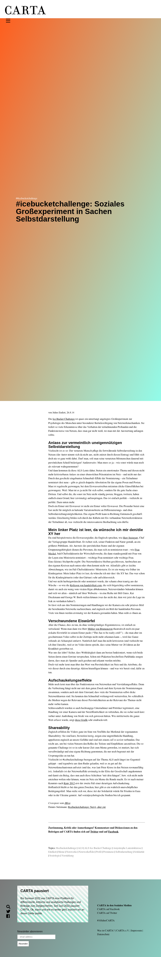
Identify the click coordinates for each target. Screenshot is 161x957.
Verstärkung (68, 855)
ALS (80, 848)
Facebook (113, 832)
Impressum (136, 930)
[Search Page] (10, 907)
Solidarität (139, 851)
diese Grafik (81, 720)
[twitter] (10, 911)
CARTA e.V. (122, 930)
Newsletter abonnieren (30, 931)
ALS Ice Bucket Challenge (98, 848)
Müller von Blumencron (100, 629)
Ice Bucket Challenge (64, 419)
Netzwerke (71, 851)
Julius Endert (59, 412)
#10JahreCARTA (106, 920)
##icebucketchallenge (26, 198)
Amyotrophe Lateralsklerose (127, 848)
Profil (98, 851)
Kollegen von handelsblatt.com (86, 585)
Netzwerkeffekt (86, 851)
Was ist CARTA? (105, 930)
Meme (61, 851)
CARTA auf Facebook (108, 909)
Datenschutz (103, 934)
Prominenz (108, 851)
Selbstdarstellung (124, 851)
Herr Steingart (130, 537)
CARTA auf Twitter (107, 912)
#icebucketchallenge (66, 848)
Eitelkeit (52, 851)
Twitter (94, 832)
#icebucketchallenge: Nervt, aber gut (87, 807)
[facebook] (9, 916)
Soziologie (54, 855)
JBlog (67, 803)
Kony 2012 (69, 783)
